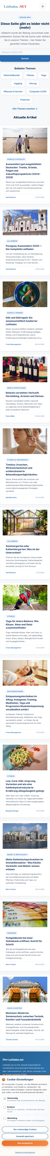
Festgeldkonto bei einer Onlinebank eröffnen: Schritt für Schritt (24, 941)
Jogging (18, 83)
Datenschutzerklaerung (25, 1152)
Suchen (25, 58)
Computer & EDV (38, 91)
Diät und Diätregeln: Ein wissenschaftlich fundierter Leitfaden (22, 321)
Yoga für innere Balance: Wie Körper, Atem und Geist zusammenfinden (22, 624)
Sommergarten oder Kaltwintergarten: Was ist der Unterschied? (23, 549)
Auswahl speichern (25, 1136)
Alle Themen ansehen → (25, 108)
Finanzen (25, 99)
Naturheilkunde (12, 75)
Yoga (43, 75)
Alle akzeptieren (25, 1143)
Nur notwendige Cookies (25, 1129)
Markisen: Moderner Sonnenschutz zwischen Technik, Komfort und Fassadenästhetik (25, 1016)
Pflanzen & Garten (13, 91)
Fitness (30, 75)
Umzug (33, 83)
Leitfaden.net (15, 7)
